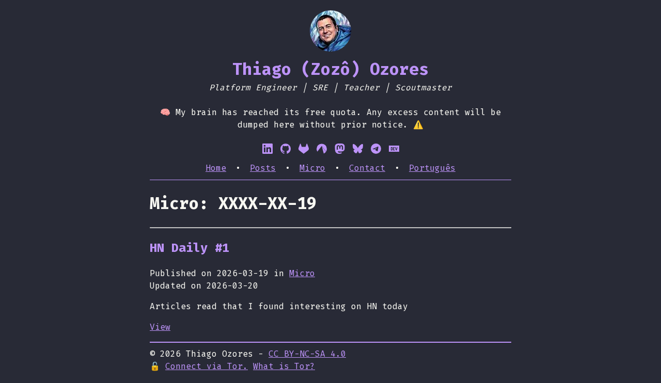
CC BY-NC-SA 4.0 (307, 353)
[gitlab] (303, 148)
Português (432, 168)
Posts (263, 168)
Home (216, 168)
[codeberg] (322, 148)
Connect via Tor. (206, 366)
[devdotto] (394, 148)
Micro (312, 168)
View (160, 327)
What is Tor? (284, 366)
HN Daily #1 (189, 248)
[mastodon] (340, 148)
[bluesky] (358, 148)
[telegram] (376, 148)
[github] (285, 148)
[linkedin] (267, 148)
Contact (367, 168)
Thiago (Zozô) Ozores (330, 69)
